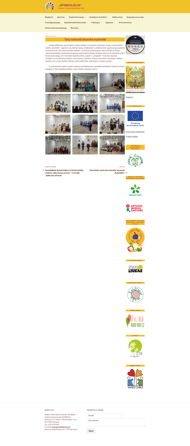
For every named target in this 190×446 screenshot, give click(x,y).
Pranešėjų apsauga (52, 22)
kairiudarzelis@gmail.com (61, 427)
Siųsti (91, 431)
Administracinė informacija (75, 22)
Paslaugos (95, 22)
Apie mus (61, 17)
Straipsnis (129, 97)
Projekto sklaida (132, 136)
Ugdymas (109, 22)
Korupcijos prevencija (135, 17)
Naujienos (49, 17)
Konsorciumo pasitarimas (135, 132)
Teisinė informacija (76, 17)
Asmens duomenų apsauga (56, 28)
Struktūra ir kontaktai (97, 17)
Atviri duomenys (125, 22)
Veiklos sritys (117, 17)
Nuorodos (74, 28)
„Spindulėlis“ (70, 5)
